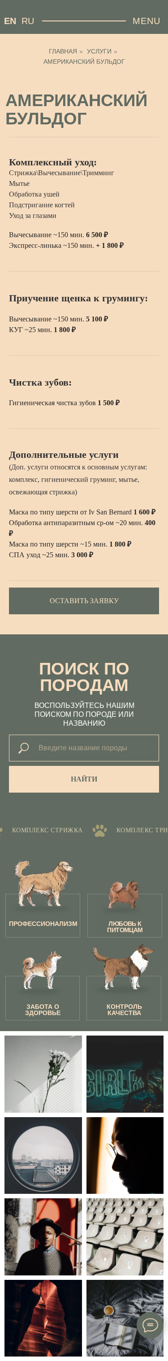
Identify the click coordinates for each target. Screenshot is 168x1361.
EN (10, 21)
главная (63, 51)
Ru (28, 21)
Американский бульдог (84, 61)
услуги (99, 51)
